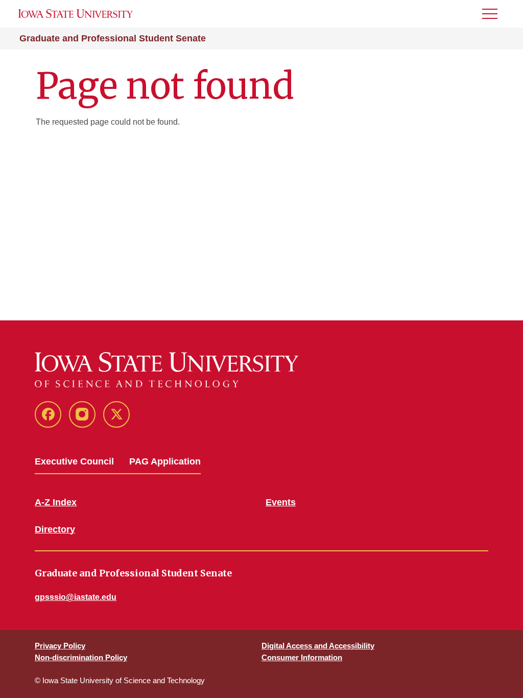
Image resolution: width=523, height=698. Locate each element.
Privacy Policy (60, 645)
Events (281, 502)
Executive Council (74, 461)
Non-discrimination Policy (81, 657)
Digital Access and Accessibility (318, 645)
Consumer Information (302, 657)
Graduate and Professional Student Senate (112, 38)
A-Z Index (56, 502)
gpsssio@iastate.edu (75, 597)
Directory (55, 529)
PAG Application (165, 461)
